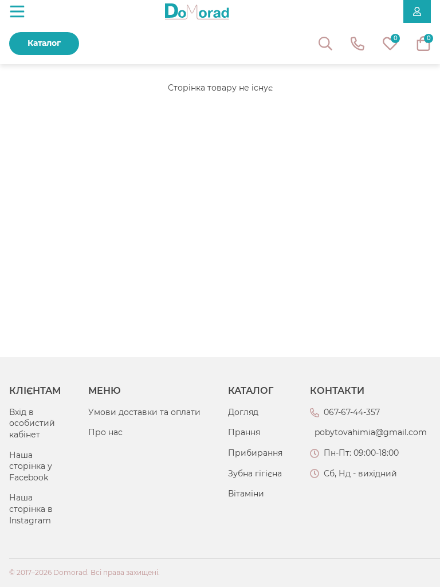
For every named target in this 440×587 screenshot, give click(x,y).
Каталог (44, 43)
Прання (244, 432)
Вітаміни (246, 493)
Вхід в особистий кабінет (32, 423)
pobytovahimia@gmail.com (371, 432)
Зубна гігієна (255, 473)
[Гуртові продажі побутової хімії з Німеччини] (197, 11)
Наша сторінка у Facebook (30, 466)
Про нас (105, 432)
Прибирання (255, 453)
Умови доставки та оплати (144, 412)
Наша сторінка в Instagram (31, 508)
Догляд (243, 412)
